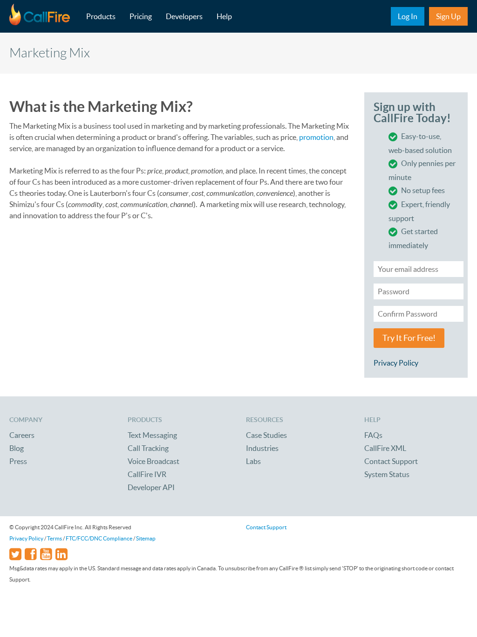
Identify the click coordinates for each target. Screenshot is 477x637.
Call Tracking (148, 448)
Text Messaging (152, 435)
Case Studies (266, 435)
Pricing (140, 16)
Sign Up (448, 16)
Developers (184, 16)
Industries (262, 448)
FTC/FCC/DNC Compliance (99, 538)
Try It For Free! (409, 338)
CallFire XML (385, 448)
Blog (16, 448)
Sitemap (146, 538)
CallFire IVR (147, 474)
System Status (386, 474)
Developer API (151, 487)
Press (18, 461)
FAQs (373, 435)
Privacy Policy (396, 363)
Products (101, 16)
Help (224, 16)
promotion (316, 137)
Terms (54, 538)
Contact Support (391, 461)
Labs (253, 461)
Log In (407, 16)
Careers (21, 435)
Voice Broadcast (153, 461)
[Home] (44, 16)
